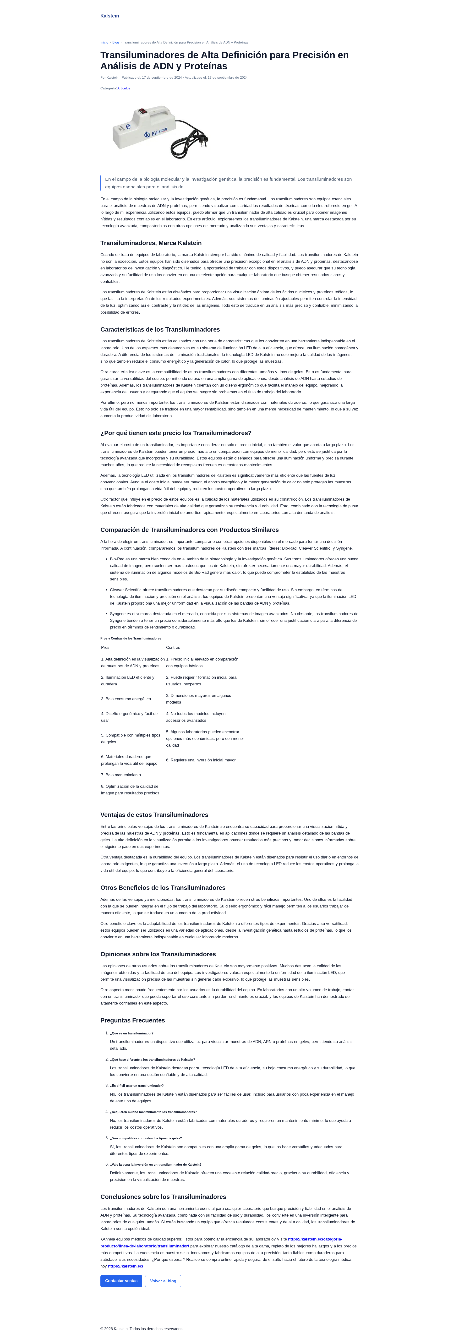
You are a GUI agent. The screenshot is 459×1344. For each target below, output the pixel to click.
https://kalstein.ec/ (125, 1266)
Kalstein (109, 15)
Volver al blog (163, 1281)
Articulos (123, 88)
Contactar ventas (121, 1280)
